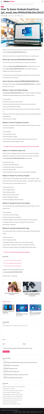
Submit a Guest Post (34, 411)
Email (4, 343)
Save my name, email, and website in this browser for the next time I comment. (18, 348)
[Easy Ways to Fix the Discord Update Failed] (8, 307)
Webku (20, 411)
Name (4, 339)
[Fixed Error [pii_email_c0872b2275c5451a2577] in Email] (22, 308)
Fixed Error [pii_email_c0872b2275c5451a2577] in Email (22, 314)
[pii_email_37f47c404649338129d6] (13, 260)
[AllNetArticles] (8, 1)
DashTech (28, 411)
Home (3, 4)
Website (24, 343)
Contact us (41, 411)
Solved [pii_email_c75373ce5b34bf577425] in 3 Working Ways (35, 312)
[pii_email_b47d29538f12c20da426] (13, 266)
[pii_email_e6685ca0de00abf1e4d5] (13, 263)
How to (6, 4)
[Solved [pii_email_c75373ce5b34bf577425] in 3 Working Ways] (35, 307)
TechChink (24, 411)
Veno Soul (4, 15)
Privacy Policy (15, 411)
